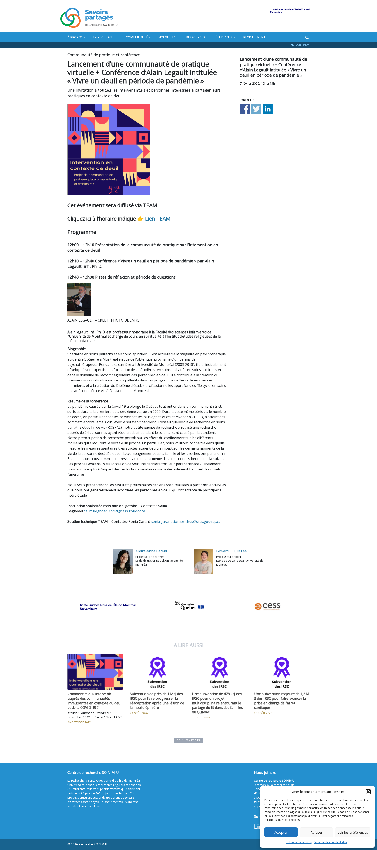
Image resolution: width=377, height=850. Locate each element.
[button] (368, 791)
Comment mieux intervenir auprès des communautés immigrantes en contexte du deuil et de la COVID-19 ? (95, 700)
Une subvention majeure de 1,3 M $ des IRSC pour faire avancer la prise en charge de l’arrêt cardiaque (281, 700)
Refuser (316, 832)
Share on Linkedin (268, 109)
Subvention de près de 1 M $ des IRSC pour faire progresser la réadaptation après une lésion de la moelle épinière (157, 700)
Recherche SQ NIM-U (93, 844)
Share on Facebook (245, 109)
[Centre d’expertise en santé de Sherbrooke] (269, 607)
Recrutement (254, 37)
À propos (75, 37)
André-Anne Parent (151, 550)
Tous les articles (188, 740)
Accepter (281, 832)
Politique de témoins (299, 842)
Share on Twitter (256, 109)
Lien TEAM (157, 218)
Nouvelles (167, 37)
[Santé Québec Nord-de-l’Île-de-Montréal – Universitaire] (107, 607)
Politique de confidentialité (330, 842)
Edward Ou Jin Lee (231, 550)
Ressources (195, 37)
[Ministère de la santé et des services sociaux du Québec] (188, 607)
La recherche (104, 37)
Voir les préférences (353, 832)
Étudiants (224, 37)
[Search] (307, 37)
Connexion (302, 44)
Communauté (137, 37)
